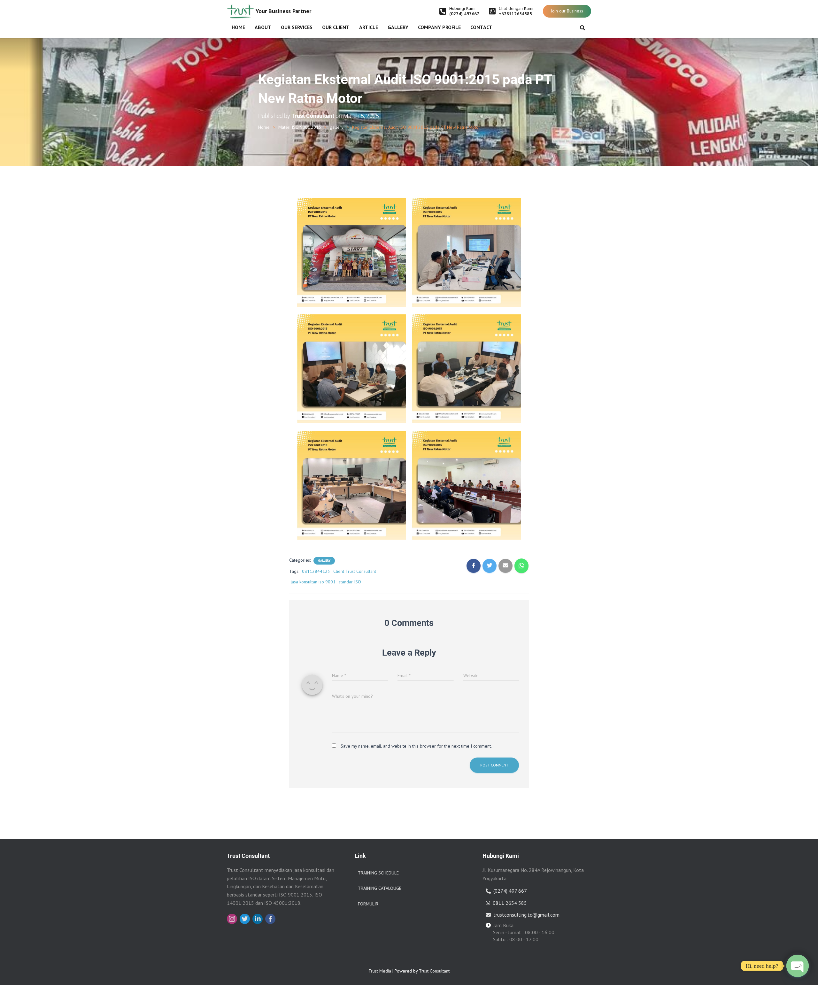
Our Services (297, 27)
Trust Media (379, 971)
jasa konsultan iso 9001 (313, 582)
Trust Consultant (434, 971)
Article (368, 27)
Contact (481, 27)
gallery (336, 127)
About (263, 27)
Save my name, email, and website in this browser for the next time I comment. (416, 746)
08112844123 (316, 571)
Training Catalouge (379, 888)
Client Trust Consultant (354, 571)
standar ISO (350, 582)
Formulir (368, 904)
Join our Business (567, 11)
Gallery (398, 27)
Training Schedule (378, 873)
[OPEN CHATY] (797, 966)
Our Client (336, 27)
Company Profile (439, 27)
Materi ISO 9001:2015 (299, 127)
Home (238, 27)
